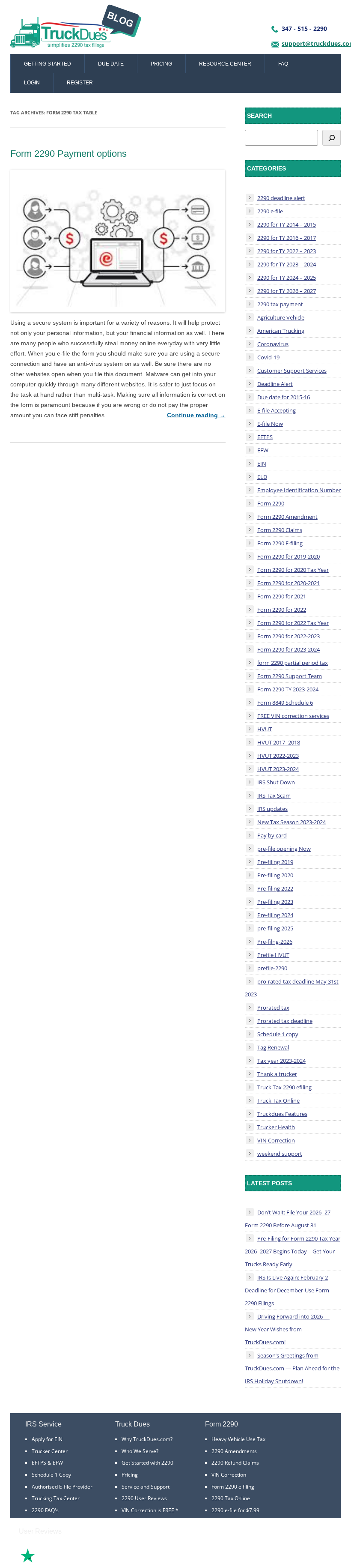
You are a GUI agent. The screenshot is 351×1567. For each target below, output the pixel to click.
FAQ (283, 64)
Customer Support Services (292, 370)
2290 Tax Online (230, 1498)
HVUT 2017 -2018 (278, 742)
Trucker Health (276, 1127)
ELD (262, 477)
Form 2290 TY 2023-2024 (287, 689)
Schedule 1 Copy (51, 1474)
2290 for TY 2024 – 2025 (286, 277)
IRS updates (272, 809)
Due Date (111, 64)
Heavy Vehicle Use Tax (238, 1439)
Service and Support (146, 1486)
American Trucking (280, 331)
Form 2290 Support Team (289, 676)
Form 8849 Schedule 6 (285, 702)
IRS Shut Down (276, 782)
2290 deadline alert (281, 198)
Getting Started (47, 64)
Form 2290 (270, 503)
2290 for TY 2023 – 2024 (286, 264)
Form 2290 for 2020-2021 (288, 583)
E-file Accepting (276, 410)
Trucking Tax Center (56, 1498)
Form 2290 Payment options (68, 153)
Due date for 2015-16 (283, 397)
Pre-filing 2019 (275, 862)
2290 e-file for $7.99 (235, 1510)
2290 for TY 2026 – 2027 (286, 291)
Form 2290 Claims (279, 530)
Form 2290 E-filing (280, 543)
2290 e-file (270, 211)
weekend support (279, 1153)
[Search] (331, 138)
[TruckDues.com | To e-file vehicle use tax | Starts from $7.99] (75, 29)
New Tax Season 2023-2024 (291, 822)
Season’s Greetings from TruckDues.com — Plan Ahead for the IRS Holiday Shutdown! (292, 1368)
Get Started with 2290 (147, 1462)
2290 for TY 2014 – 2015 (286, 224)
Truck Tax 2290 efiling (284, 1087)
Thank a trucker (277, 1074)
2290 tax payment (280, 304)
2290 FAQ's (45, 1510)
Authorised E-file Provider (62, 1486)
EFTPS (265, 437)
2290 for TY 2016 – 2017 (286, 238)
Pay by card (272, 835)
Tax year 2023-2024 (281, 1061)
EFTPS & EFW (47, 1462)
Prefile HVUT (273, 955)
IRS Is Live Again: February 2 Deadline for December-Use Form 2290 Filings (287, 1290)
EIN (261, 463)
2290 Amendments (234, 1451)
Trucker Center (50, 1451)
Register (80, 83)
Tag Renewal (273, 1047)
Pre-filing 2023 (275, 902)
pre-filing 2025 (275, 928)
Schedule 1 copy (277, 1034)
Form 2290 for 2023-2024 (288, 649)
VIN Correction (276, 1140)
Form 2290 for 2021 (281, 596)
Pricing (161, 64)
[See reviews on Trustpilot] (51, 1561)
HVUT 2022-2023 (278, 756)
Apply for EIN (47, 1439)
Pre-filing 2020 (275, 875)
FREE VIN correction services (293, 716)
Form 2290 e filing (232, 1486)
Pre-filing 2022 (275, 888)
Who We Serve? (140, 1451)
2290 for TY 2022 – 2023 (286, 251)
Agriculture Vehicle (280, 317)
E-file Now (270, 424)
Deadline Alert (275, 384)
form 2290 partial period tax (292, 663)
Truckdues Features (282, 1114)
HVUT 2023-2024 (278, 769)
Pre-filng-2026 (274, 941)
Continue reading (196, 415)
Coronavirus (273, 344)
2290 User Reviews (144, 1498)
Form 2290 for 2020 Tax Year (293, 570)
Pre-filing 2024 (275, 915)
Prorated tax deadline (284, 1021)
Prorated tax (273, 1007)
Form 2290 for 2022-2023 (288, 636)
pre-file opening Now (284, 848)
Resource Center (225, 64)
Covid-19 (268, 357)
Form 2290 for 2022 (281, 609)
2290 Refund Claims (235, 1462)
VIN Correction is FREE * (150, 1510)
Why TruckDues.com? (147, 1439)
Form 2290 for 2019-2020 (288, 556)
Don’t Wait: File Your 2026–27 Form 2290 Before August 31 (287, 1218)
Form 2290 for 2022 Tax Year (293, 623)
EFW (262, 450)
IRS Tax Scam (274, 795)
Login (32, 83)
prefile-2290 (272, 968)
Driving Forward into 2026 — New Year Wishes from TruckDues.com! (287, 1329)
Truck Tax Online (278, 1100)
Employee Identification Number (299, 490)
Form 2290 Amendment (287, 516)
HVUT (264, 729)
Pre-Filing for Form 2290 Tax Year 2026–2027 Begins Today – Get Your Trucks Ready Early (292, 1251)
